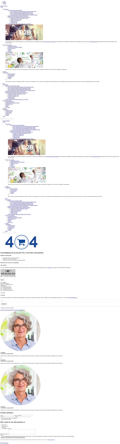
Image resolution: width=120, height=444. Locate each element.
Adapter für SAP (13, 21)
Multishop (4, 427)
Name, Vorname (18, 415)
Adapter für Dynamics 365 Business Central (19, 18)
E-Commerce (5, 9)
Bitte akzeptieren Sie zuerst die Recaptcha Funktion (15, 437)
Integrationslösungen (94, 41)
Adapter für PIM (13, 22)
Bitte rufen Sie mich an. (6, 419)
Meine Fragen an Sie (4, 433)
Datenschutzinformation (9, 310)
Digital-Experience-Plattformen (50, 41)
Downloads (10, 51)
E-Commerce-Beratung (6, 428)
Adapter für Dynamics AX (15, 20)
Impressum (2, 310)
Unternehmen (5, 72)
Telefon (16, 416)
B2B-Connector (5, 426)
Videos (9, 50)
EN (5, 3)
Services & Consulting (7, 44)
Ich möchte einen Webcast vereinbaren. (9, 418)
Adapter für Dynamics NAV (16, 19)
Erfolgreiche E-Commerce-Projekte (15, 47)
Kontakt (4, 2)
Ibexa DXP (4, 424)
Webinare (10, 49)
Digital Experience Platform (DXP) (15, 10)
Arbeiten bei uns (11, 75)
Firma (1, 415)
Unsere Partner (11, 76)
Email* (1, 416)
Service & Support (11, 48)
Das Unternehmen (11, 73)
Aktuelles (10, 77)
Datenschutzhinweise (73, 297)
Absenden (3, 437)
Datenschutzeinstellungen (20, 310)
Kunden (4, 71)
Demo (4, 1)
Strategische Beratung (12, 46)
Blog (4, 83)
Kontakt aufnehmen (4, 442)
